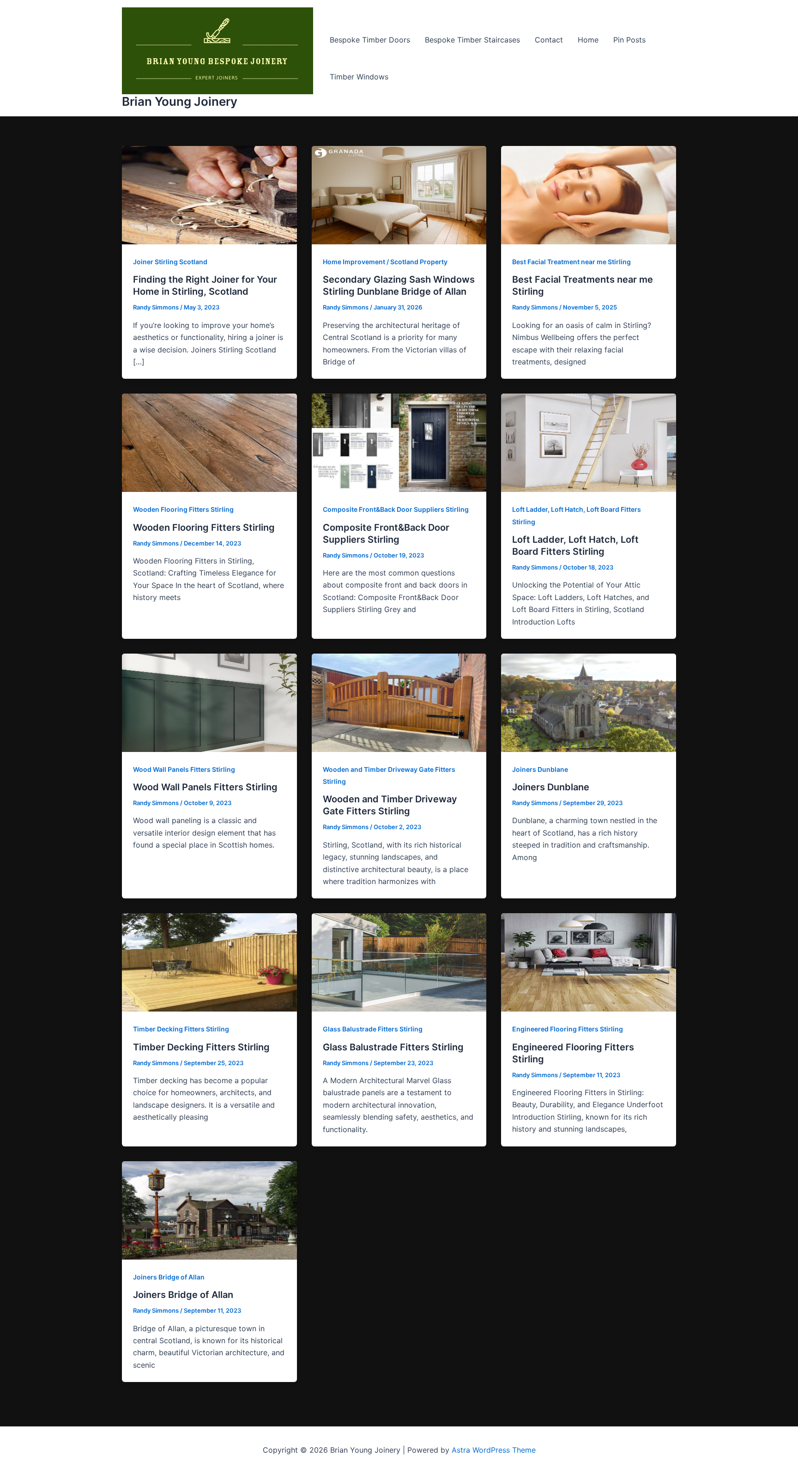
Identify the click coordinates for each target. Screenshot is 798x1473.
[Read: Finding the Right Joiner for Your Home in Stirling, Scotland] (209, 194)
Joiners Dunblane (540, 769)
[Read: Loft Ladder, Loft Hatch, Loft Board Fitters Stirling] (588, 442)
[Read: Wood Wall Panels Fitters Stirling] (209, 702)
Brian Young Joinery (179, 101)
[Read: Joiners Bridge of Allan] (209, 1209)
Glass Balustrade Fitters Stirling (373, 1029)
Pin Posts (629, 39)
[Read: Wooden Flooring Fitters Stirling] (209, 442)
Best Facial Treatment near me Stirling (571, 262)
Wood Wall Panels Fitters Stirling (184, 769)
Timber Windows (359, 76)
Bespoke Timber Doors (370, 39)
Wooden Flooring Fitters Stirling (183, 509)
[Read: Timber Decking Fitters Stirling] (209, 961)
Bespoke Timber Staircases (472, 39)
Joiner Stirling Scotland (170, 262)
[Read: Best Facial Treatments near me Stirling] (588, 194)
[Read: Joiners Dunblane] (588, 702)
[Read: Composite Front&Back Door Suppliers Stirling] (399, 442)
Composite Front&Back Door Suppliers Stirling (396, 509)
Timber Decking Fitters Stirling (181, 1029)
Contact (549, 39)
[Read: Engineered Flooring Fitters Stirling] (588, 961)
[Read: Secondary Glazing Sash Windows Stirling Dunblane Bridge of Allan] (399, 194)
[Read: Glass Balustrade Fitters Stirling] (399, 961)
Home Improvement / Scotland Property (385, 262)
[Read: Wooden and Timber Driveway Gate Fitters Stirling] (399, 702)
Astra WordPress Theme (494, 1450)
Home (588, 39)
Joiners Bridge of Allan (169, 1277)
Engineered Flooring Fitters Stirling (567, 1029)
